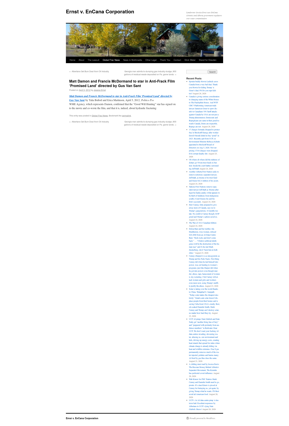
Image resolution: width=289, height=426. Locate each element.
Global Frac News (111, 59)
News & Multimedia (132, 59)
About (81, 59)
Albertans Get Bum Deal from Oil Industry (89, 71)
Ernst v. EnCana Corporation (100, 11)
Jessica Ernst (100, 90)
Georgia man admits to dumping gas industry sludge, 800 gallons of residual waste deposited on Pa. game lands (150, 73)
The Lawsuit (93, 59)
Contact (177, 59)
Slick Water (190, 59)
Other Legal (151, 59)
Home (72, 59)
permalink (126, 115)
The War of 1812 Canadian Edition (202, 222)
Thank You (165, 59)
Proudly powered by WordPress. (203, 418)
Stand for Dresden (207, 59)
